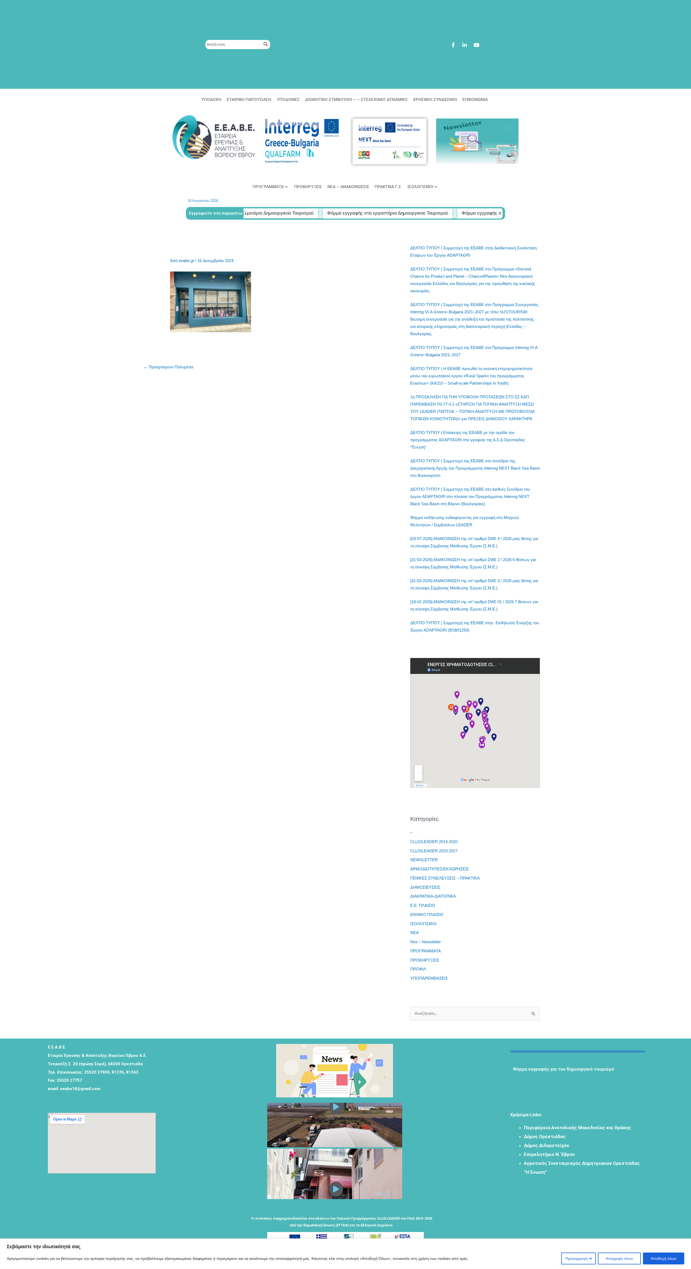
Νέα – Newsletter (425, 941)
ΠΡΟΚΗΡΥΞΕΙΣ (308, 186)
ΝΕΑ (414, 932)
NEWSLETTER (424, 859)
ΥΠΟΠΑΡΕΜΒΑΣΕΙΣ (429, 978)
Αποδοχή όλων (663, 1258)
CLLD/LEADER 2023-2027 (434, 851)
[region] (345, 1254)
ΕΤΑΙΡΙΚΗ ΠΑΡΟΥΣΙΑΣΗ (249, 99)
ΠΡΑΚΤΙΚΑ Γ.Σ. (388, 186)
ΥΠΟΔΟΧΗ (211, 99)
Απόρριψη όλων (619, 1258)
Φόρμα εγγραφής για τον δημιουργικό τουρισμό (563, 1054)
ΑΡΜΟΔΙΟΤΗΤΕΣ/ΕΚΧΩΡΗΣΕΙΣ (439, 869)
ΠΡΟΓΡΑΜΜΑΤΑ (268, 186)
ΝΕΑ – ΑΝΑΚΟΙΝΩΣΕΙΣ (348, 186)
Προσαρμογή (576, 1258)
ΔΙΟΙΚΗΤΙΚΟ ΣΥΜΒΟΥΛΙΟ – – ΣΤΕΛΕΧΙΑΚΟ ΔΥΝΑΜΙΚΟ (356, 99)
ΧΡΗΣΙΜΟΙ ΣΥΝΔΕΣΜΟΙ (435, 99)
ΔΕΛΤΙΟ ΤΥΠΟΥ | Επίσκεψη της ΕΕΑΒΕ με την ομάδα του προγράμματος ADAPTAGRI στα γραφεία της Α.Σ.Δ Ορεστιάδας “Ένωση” (467, 439)
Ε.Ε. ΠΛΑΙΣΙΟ (422, 905)
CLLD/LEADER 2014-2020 (434, 841)
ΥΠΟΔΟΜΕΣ (288, 99)
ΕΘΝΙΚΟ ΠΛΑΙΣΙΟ (426, 914)
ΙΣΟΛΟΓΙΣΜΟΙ (420, 186)
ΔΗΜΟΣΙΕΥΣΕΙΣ (425, 887)
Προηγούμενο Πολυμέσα (168, 367)
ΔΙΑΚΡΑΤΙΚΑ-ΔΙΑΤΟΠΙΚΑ (433, 896)
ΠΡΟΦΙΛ (418, 969)
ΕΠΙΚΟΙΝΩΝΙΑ (475, 99)
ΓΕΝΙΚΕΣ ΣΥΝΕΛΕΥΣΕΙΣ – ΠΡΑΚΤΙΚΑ (445, 878)
